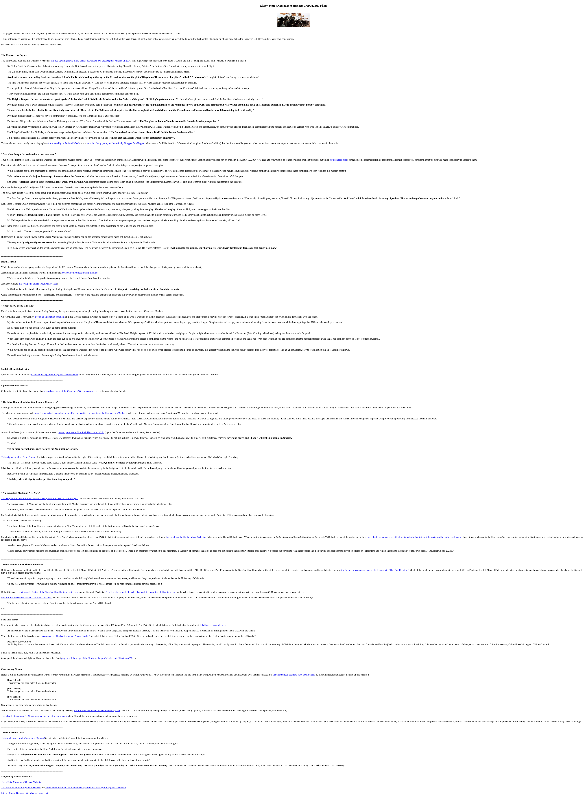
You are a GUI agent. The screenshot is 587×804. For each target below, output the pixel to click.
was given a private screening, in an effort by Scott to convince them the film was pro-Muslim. (80, 413)
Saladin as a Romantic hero (213, 625)
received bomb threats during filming (79, 272)
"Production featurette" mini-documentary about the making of (85, 787)
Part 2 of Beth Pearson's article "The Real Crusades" (26, 597)
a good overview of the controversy (71, 391)
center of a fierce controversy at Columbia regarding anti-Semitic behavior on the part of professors (413, 537)
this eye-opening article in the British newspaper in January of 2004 (90, 60)
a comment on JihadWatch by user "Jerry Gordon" (66, 636)
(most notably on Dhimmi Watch (64, 143)
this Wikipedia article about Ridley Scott (38, 283)
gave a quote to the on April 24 (81, 432)
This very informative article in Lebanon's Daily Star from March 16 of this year (39, 498)
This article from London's (23, 738)
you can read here (338, 159)
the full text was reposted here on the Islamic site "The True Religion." (375, 570)
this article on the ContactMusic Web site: (186, 537)
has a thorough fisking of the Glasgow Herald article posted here (48, 592)
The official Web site (21, 782)
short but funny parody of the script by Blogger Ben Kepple (115, 143)
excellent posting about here (54, 374)
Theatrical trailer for (21, 787)
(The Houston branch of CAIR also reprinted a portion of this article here (141, 592)
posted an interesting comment (49, 316)
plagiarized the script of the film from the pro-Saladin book (97, 658)
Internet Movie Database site (25, 793)
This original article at (18, 457)
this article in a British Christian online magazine (97, 710)
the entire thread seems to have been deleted (294, 674)
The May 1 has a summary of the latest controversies (35, 716)
